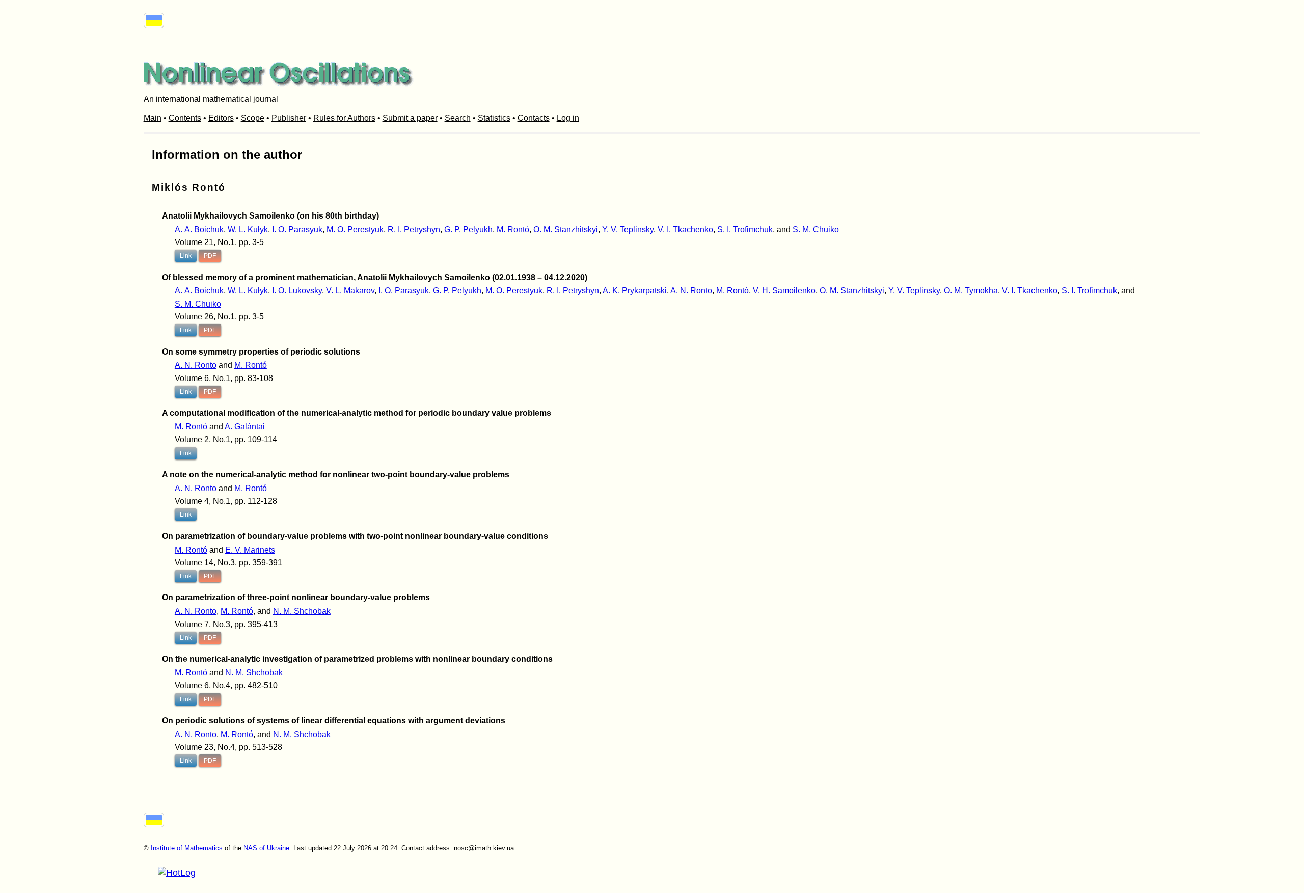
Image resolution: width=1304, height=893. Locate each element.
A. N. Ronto (691, 290)
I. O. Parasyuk (297, 229)
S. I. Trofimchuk (745, 229)
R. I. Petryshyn (414, 229)
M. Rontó (513, 229)
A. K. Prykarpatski (635, 290)
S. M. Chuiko (816, 229)
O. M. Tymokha (971, 290)
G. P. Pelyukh (468, 229)
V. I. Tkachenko (685, 229)
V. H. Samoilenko (784, 290)
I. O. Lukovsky (297, 290)
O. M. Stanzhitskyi (565, 229)
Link (186, 255)
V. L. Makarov (350, 290)
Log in (568, 118)
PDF (210, 255)
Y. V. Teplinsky (628, 229)
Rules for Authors (344, 118)
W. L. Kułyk (248, 229)
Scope (252, 118)
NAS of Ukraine (266, 848)
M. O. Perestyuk (355, 229)
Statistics (494, 118)
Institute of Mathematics (187, 848)
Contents (185, 118)
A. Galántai (245, 426)
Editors (221, 118)
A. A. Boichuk (199, 229)
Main (152, 118)
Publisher (288, 118)
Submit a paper (410, 118)
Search (458, 118)
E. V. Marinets (250, 550)
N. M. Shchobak (302, 611)
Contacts (534, 118)
